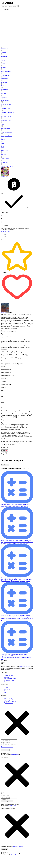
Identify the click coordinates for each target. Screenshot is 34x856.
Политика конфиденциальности (13, 682)
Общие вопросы (9, 675)
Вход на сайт (8, 698)
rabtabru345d (4, 176)
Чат (5, 692)
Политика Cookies (24, 666)
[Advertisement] (17, 29)
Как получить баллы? (10, 678)
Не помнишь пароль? (7, 747)
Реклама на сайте (9, 680)
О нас (6, 687)
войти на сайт (12, 805)
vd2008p (3, 312)
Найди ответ (8, 691)
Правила (6, 677)
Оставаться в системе (9, 744)
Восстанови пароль (10, 701)
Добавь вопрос (8, 703)
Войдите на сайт (18, 846)
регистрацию (15, 754)
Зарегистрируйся (9, 700)
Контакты (7, 689)
